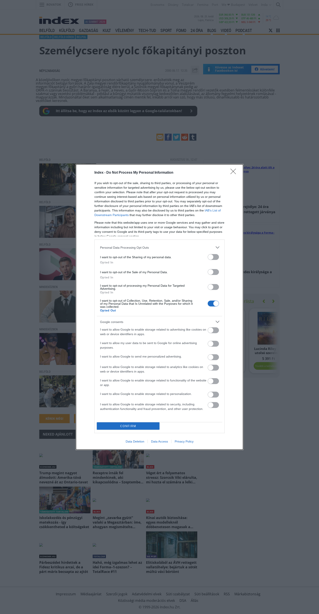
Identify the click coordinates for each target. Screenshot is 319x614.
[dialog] (159, 307)
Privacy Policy (184, 441)
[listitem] (159, 247)
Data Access (159, 441)
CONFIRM (128, 426)
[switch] (213, 257)
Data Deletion (135, 441)
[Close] (234, 173)
